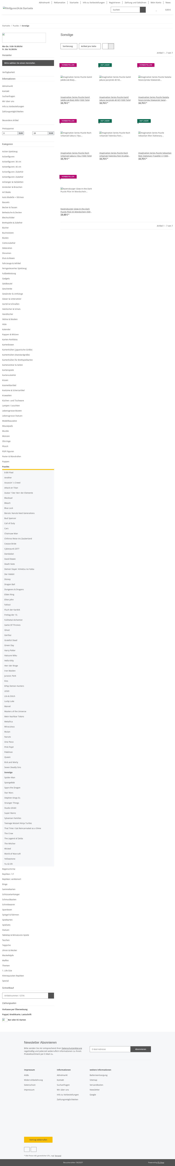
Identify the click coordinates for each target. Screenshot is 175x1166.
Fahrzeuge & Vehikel (11, 263)
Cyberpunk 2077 (11, 548)
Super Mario (10, 813)
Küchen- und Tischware (13, 400)
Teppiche (6, 945)
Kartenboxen (8, 344)
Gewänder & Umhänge (12, 293)
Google (93, 1094)
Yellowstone (9, 858)
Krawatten (7, 395)
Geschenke (7, 288)
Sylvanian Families (12, 818)
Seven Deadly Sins (12, 767)
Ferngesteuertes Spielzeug (14, 268)
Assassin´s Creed (12, 482)
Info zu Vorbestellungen (94, 2)
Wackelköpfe (8, 955)
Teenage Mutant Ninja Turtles (18, 823)
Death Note (9, 564)
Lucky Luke (9, 701)
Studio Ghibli (10, 808)
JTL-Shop (161, 1162)
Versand (58, 1155)
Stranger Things (11, 803)
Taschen (6, 940)
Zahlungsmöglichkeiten (13, 111)
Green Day (9, 645)
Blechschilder (8, 217)
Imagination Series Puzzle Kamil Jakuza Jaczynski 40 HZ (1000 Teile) (115, 98)
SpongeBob (9, 782)
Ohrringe (6, 441)
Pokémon (8, 752)
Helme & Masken (10, 319)
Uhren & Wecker (9, 950)
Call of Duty (9, 523)
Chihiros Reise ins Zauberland (18, 538)
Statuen (5, 930)
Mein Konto (156, 2)
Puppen (5, 461)
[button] (151, 9)
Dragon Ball (9, 584)
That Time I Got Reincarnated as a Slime (22, 828)
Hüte (4, 324)
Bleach (7, 503)
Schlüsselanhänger (11, 894)
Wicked (7, 848)
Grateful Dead (10, 640)
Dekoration (7, 248)
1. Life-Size (7, 970)
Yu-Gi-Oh (8, 864)
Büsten (5, 238)
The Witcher (9, 843)
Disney (7, 579)
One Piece (9, 742)
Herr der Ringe (11, 665)
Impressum (29, 1089)
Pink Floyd (9, 747)
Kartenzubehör (9, 375)
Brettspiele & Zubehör (12, 222)
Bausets (5, 202)
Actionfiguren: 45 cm (11, 166)
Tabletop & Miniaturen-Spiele (15, 935)
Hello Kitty (9, 660)
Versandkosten (96, 1085)
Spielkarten (7, 919)
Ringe (4, 884)
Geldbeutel (7, 283)
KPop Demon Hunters (14, 686)
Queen (7, 757)
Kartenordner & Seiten (12, 365)
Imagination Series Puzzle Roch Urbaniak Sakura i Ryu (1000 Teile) (76, 154)
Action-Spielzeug (10, 151)
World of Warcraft (12, 853)
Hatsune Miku (10, 655)
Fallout (7, 604)
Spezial (5, 980)
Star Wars (8, 792)
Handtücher (7, 314)
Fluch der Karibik (12, 609)
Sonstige (8, 772)
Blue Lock (8, 508)
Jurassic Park (10, 675)
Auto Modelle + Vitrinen (13, 197)
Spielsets (6, 925)
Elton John (9, 599)
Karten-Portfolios (10, 339)
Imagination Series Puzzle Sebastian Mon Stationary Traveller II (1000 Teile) (154, 154)
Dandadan (9, 554)
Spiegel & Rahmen (10, 914)
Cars (6, 528)
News (168, 2)
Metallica (8, 721)
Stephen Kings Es (12, 797)
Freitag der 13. (11, 614)
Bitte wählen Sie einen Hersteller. (20, 63)
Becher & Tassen (9, 207)
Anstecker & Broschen (12, 187)
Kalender (6, 329)
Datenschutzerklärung (72, 1048)
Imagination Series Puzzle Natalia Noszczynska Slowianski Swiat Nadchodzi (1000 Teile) (153, 99)
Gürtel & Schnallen (10, 304)
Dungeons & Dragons (14, 589)
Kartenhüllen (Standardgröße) (16, 354)
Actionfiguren (8, 156)
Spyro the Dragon (12, 787)
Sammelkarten (8, 889)
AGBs (26, 1075)
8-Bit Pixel (8, 472)
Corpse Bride (10, 543)
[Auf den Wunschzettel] (90, 66)
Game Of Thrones (12, 625)
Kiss (6, 681)
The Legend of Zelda (13, 838)
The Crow (8, 833)
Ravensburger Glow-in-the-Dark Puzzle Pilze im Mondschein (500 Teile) (75, 210)
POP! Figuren (8, 451)
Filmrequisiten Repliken (13, 975)
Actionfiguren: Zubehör (12, 171)
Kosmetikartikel (9, 385)
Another (8, 477)
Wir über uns (8, 101)
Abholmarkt (44, 2)
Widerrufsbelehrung (33, 1080)
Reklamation (59, 2)
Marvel (7, 706)
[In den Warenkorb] (51, 996)
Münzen (6, 436)
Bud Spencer (10, 518)
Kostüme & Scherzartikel (13, 390)
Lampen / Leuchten (11, 405)
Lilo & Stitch (9, 696)
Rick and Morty (11, 762)
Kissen (5, 380)
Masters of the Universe (15, 711)
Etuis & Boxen (8, 258)
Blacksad (8, 498)
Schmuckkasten (9, 899)
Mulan (7, 731)
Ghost (7, 630)
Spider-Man (9, 777)
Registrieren (114, 2)
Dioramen (6, 253)
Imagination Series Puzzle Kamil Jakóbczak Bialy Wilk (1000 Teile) (75, 98)
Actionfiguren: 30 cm (11, 161)
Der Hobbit (9, 574)
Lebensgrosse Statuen (12, 415)
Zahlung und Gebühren (135, 2)
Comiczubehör (8, 243)
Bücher (5, 227)
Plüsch (5, 446)
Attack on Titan (11, 487)
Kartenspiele (8, 370)
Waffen (5, 960)
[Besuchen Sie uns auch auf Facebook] (27, 1149)
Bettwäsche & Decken (12, 212)
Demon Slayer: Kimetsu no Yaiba (19, 569)
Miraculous (9, 726)
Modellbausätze (9, 421)
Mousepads (7, 426)
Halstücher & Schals (11, 309)
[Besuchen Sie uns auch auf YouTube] (33, 1149)
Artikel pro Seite (88, 46)
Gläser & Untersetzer (11, 299)
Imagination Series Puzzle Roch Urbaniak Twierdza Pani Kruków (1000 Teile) (114, 154)
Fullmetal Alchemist (13, 620)
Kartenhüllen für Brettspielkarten (17, 360)
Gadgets (6, 278)
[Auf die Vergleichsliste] (83, 66)
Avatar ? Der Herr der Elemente (18, 493)
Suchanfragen (8, 96)
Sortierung (68, 46)
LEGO (6, 691)
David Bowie (10, 559)
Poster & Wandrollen (11, 456)
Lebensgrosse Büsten (12, 410)
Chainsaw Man (11, 533)
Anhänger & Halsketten (12, 182)
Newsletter (95, 1089)
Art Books (6, 192)
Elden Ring (9, 594)
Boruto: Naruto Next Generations (19, 513)
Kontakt (5, 91)
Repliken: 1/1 (8, 874)
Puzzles (5, 466)
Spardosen (7, 909)
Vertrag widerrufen (38, 1139)
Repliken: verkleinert (11, 879)
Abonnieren (140, 1049)
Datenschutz (30, 1085)
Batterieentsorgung (98, 1075)
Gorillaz (7, 635)
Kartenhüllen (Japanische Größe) (17, 349)
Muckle (5, 431)
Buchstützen (8, 232)
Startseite (74, 2)
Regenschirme (8, 869)
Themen (6, 965)
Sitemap (93, 1080)
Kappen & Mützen (10, 334)
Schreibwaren (8, 904)
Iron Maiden (10, 670)
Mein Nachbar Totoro (14, 716)
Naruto (7, 736)
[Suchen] (143, 10)
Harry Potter (9, 650)
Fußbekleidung (9, 273)
